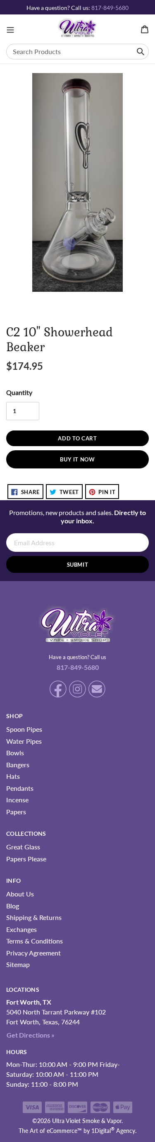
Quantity (19, 392)
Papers (16, 812)
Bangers (17, 764)
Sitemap (18, 964)
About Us (20, 894)
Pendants (19, 788)
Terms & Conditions (34, 941)
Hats (13, 776)
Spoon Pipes (24, 729)
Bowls (15, 753)
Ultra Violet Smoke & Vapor (87, 1120)
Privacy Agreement (33, 953)
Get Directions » (31, 1035)
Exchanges (21, 929)
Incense (17, 800)
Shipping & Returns (34, 917)
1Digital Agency (113, 1130)
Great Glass (23, 847)
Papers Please (26, 859)
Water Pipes (24, 741)
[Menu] (10, 29)
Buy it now (77, 459)
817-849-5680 (110, 7)
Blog (12, 906)
